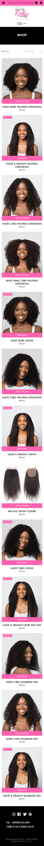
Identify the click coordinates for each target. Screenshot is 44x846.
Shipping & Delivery (21, 822)
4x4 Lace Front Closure (22, 511)
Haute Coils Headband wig (22, 738)
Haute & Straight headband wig (22, 795)
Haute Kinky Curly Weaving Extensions (22, 282)
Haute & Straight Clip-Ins (22, 454)
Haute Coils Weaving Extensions (22, 223)
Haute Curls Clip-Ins (22, 568)
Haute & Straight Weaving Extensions (22, 165)
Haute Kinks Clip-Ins (22, 340)
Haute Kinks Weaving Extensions (22, 106)
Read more (22, 158)
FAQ (8, 822)
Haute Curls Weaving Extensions (22, 397)
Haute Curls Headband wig (22, 682)
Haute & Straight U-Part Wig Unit (22, 625)
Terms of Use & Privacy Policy (20, 826)
